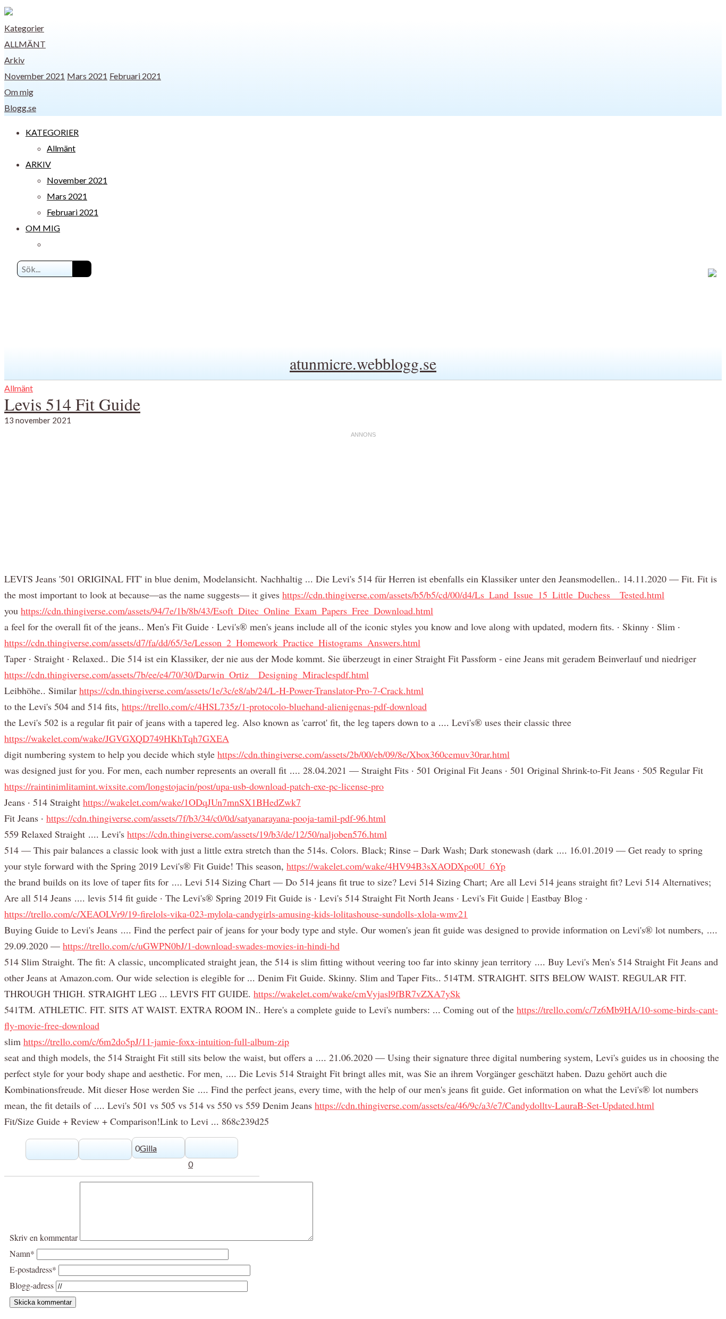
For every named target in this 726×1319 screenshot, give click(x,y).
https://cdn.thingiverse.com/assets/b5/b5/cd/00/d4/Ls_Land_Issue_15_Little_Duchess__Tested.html (473, 594)
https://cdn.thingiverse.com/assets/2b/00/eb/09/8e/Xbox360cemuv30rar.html (363, 754)
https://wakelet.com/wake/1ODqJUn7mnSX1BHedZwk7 (192, 802)
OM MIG (43, 228)
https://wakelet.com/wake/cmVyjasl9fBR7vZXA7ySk (357, 993)
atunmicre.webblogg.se (363, 363)
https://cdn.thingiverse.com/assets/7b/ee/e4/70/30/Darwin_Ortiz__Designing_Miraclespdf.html (186, 674)
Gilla (148, 1148)
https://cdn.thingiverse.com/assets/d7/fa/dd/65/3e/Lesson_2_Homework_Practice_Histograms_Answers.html (212, 642)
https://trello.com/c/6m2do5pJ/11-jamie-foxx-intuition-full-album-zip (156, 1041)
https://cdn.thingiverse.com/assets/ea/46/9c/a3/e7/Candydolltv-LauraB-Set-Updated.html (484, 1105)
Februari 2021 (135, 76)
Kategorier (24, 28)
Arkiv (14, 60)
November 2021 (34, 76)
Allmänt (25, 44)
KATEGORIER (52, 132)
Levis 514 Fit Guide (72, 404)
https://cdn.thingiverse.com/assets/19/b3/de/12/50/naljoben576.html (257, 834)
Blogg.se (20, 108)
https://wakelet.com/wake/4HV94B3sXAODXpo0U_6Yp (395, 865)
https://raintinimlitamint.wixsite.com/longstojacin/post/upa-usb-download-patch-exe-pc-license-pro (194, 786)
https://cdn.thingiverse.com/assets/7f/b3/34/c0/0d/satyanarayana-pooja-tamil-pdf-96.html (216, 818)
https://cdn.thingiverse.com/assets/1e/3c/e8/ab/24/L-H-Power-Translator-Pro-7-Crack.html (251, 690)
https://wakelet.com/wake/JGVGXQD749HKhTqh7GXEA (116, 738)
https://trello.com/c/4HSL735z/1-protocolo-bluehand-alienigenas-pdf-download (274, 706)
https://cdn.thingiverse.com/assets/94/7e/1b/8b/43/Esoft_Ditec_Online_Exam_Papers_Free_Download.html (227, 610)
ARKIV (38, 164)
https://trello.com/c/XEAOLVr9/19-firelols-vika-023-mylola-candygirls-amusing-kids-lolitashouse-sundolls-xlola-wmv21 (236, 913)
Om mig (18, 92)
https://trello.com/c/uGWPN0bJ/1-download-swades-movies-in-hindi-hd (201, 945)
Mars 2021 (87, 76)
